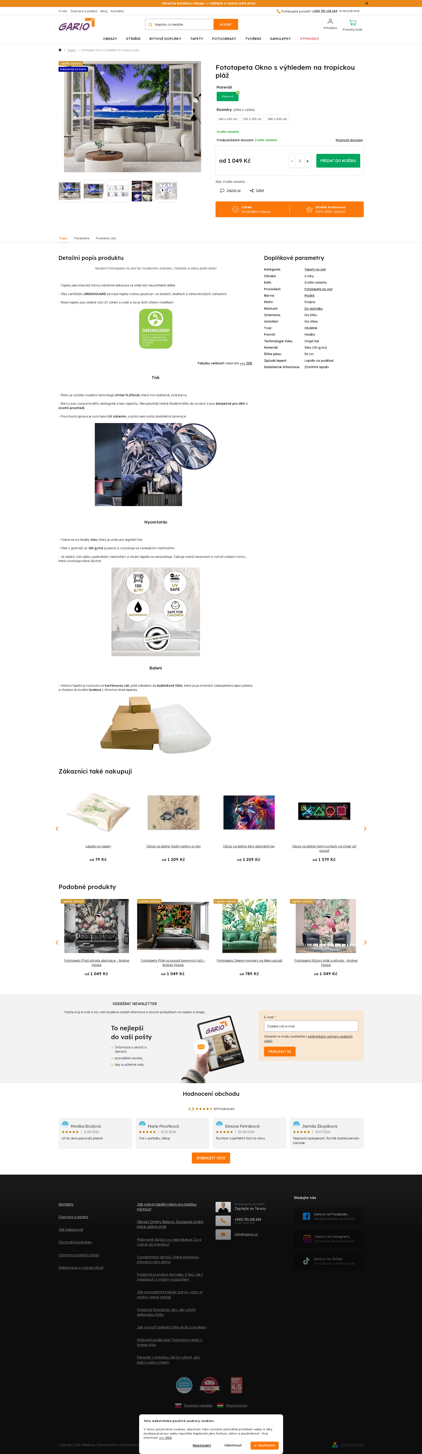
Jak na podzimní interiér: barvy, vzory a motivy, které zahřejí (169, 1294)
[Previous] (57, 942)
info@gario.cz (246, 1234)
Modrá (309, 296)
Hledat (226, 24)
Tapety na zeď (315, 269)
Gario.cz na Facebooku (334, 1216)
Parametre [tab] (81, 238)
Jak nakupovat (70, 1229)
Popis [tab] (64, 238)
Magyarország (236, 1406)
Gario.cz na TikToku (334, 1261)
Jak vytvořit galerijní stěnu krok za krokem (171, 1327)
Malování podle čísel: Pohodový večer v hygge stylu (169, 1342)
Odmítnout (233, 1445)
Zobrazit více (211, 1158)
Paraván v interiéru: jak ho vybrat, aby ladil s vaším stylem (168, 1359)
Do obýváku (313, 309)
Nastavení (202, 1445)
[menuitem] (110, 38)
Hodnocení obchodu (211, 1093)
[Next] (365, 942)
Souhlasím (266, 1445)
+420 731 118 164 (248, 1219)
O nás (62, 11)
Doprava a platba (84, 11)
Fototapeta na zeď (318, 289)
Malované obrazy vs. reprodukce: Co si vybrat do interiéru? (169, 1242)
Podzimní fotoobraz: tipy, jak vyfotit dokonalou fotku (166, 1312)
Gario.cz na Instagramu (334, 1239)
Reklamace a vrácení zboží (80, 1267)
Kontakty (117, 11)
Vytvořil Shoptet (352, 1445)
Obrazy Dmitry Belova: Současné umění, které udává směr (170, 1224)
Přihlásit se (279, 1052)
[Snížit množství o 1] (292, 160)
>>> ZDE (165, 1437)
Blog (104, 11)
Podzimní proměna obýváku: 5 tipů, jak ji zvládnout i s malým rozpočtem (170, 1277)
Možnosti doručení (349, 140)
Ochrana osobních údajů (78, 1255)
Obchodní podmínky (75, 1242)
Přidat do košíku (338, 161)
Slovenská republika (198, 1406)
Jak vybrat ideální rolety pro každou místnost (166, 1206)
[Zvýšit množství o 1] (307, 160)
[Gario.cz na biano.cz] (236, 1387)
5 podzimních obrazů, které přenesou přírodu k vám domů (168, 1259)
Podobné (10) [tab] (106, 238)
